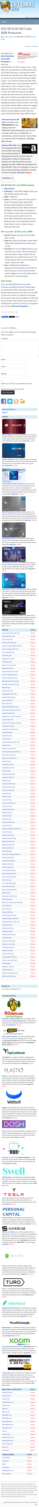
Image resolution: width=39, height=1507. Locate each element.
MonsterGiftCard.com (8, 1437)
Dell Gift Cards (6, 745)
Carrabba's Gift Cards (8, 726)
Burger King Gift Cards (8, 713)
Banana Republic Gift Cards (10, 671)
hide (11, 178)
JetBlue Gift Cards (7, 812)
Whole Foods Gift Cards (8, 976)
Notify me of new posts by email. (12, 389)
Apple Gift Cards (6, 655)
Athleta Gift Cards (7, 662)
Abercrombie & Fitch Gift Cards (10, 633)
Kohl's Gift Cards (6, 819)
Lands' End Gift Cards (8, 822)
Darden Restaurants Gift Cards (10, 742)
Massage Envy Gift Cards (9, 838)
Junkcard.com (6, 1434)
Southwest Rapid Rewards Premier (12, 615)
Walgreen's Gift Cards (8, 966)
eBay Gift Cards (6, 761)
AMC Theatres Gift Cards (9, 642)
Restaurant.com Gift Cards (9, 896)
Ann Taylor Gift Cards (8, 652)
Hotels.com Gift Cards (8, 790)
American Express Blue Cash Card (12, 484)
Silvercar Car (6, 1232)
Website (4, 374)
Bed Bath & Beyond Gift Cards (10, 684)
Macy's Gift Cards (7, 832)
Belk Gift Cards (6, 687)
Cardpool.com (6, 1405)
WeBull (4, 1107)
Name (3, 359)
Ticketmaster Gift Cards (8, 941)
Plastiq (4, 1076)
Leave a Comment (32, 46)
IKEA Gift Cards (6, 796)
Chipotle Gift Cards (7, 732)
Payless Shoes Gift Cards (9, 877)
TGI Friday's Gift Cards (8, 947)
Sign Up (23, 235)
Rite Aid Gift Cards (7, 899)
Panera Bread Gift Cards (9, 873)
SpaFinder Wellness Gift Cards (10, 922)
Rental (12, 1232)
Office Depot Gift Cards (8, 861)
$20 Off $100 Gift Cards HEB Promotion (7, 59)
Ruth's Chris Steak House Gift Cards (12, 902)
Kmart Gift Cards (6, 816)
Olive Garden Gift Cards (8, 870)
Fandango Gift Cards (8, 764)
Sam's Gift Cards (6, 905)
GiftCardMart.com (7, 1418)
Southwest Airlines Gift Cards (10, 918)
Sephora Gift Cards (7, 912)
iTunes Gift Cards (7, 800)
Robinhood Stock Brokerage (10, 1308)
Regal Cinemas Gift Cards (9, 889)
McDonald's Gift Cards (8, 845)
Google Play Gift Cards (8, 774)
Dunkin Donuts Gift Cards (9, 758)
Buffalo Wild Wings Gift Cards (10, 707)
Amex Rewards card (21, 268)
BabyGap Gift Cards (7, 668)
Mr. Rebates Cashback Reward (11, 1018)
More (17, 317)
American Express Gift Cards (10, 649)
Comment (5, 338)
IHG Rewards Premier (8, 538)
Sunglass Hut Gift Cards (9, 934)
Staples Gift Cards (7, 925)
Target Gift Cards (7, 938)
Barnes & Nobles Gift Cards (10, 678)
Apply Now (26, 441)
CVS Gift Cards (6, 739)
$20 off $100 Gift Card (19, 243)
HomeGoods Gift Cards (8, 787)
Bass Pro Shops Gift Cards (9, 675)
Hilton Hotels (6, 589)
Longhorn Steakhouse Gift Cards (11, 828)
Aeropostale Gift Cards (8, 636)
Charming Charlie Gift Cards (10, 729)
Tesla (3, 1198)
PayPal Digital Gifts (7, 1444)
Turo (3, 1288)
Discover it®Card (7, 435)
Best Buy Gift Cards (7, 691)
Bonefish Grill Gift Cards (9, 697)
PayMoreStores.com (8, 1440)
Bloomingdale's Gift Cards (9, 694)
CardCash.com (6, 1396)
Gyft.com (4, 1431)
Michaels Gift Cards (7, 848)
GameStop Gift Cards (8, 768)
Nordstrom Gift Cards (8, 857)
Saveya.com (5, 1450)
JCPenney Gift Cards (8, 809)
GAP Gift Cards (6, 771)
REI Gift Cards (6, 893)
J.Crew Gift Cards (7, 806)
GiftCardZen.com (7, 1428)
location (29, 249)
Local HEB (23, 70)
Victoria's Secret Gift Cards (9, 960)
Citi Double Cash (29, 273)
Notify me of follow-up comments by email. (16, 383)
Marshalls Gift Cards (8, 835)
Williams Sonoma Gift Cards (10, 973)
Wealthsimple (6, 1327)
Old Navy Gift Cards (7, 867)
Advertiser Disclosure (8, 409)
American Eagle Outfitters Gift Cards (12, 646)
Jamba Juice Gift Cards (8, 803)
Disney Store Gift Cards (8, 755)
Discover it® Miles (7, 459)
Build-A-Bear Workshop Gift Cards (11, 710)
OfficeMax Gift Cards (8, 864)
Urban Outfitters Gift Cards (9, 957)
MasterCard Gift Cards (8, 841)
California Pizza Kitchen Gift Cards (12, 723)
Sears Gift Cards (6, 909)
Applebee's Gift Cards (8, 659)
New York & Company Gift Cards (11, 854)
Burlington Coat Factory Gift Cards (11, 716)
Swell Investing (6, 1177)
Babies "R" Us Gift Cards (9, 665)
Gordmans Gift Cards (8, 777)
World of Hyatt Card (8, 512)
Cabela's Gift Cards (7, 719)
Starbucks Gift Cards (8, 928)
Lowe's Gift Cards (7, 825)
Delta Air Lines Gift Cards (9, 748)
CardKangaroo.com (7, 1402)
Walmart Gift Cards (7, 970)
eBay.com (5, 1408)
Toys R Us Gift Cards (8, 954)
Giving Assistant (6, 1474)
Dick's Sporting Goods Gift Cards (11, 752)
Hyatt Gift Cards (6, 793)
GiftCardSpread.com (8, 1424)
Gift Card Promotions (19, 306)
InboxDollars (5, 1467)
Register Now (29, 1295)
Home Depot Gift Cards (8, 784)
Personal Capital (7, 1217)
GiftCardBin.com (6, 1415)
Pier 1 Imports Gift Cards (9, 883)
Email (3, 366)
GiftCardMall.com (7, 1421)
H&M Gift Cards (6, 780)
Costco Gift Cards (7, 736)
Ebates (4, 1464)
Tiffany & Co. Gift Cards (8, 944)
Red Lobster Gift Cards (8, 886)
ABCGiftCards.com (7, 1392)
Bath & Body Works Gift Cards (10, 681)
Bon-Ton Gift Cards (7, 700)
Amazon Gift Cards (7, 639)
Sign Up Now (9, 188)
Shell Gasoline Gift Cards (9, 915)
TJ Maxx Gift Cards (7, 950)
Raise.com (5, 1447)
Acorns (4, 1266)
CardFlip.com (6, 1399)
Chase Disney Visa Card (9, 562)
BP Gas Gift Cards (7, 703)
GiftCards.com (6, 1412)
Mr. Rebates (5, 1461)
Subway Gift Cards (7, 931)
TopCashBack (6, 1057)
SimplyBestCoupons (8, 1470)
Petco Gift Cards (6, 880)
